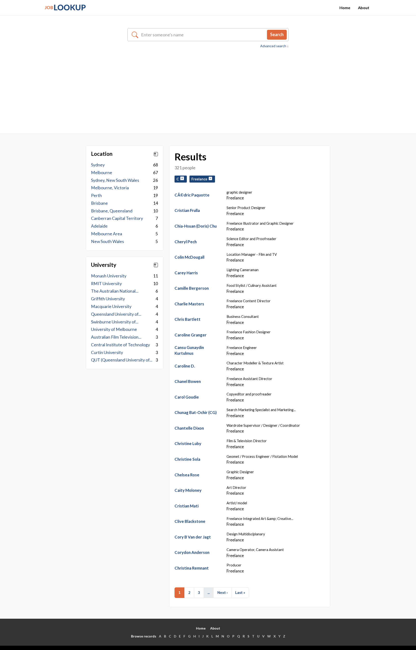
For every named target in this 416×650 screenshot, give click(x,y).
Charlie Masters (189, 303)
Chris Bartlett (188, 319)
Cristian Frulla (187, 210)
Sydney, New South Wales (115, 180)
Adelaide (99, 226)
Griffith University (108, 298)
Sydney (98, 164)
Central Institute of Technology (120, 344)
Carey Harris (186, 272)
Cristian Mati (187, 505)
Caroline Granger (191, 334)
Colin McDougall (189, 257)
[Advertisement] (208, 84)
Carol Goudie (187, 397)
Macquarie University (111, 306)
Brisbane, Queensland (111, 210)
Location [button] (101, 154)
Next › (222, 592)
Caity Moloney (188, 490)
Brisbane (99, 203)
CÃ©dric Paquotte (192, 194)
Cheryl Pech (186, 241)
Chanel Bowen (188, 381)
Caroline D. (185, 365)
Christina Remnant (192, 568)
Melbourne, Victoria (110, 187)
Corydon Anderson (192, 552)
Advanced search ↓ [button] (274, 46)
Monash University (108, 275)
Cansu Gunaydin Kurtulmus (189, 350)
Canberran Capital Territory (117, 218)
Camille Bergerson (192, 288)
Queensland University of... (116, 314)
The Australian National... (114, 291)
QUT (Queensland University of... (121, 359)
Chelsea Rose (187, 474)
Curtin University (107, 352)
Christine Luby (188, 443)
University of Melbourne (114, 329)
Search (277, 34)
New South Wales (107, 241)
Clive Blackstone (190, 521)
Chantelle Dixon (189, 428)
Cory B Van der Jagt (193, 536)
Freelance (200, 179)
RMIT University (106, 283)
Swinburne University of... (114, 321)
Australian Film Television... (116, 337)
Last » (240, 592)
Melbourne (101, 172)
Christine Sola (187, 459)
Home (344, 7)
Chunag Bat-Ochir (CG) (196, 412)
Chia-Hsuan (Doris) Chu (196, 226)
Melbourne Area (106, 233)
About (363, 7)
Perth (96, 195)
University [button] (103, 265)
